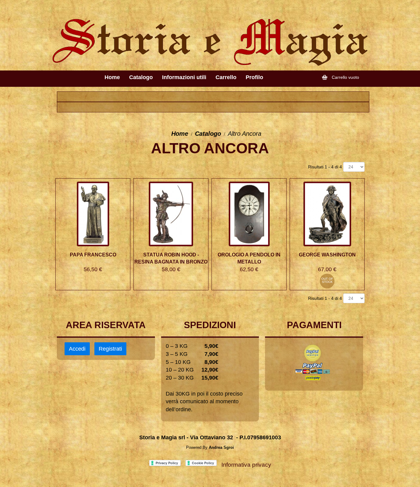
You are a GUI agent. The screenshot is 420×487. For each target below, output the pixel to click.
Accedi (77, 349)
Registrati (110, 349)
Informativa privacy (246, 464)
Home (179, 133)
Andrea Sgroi (221, 447)
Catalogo (208, 133)
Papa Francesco (93, 254)
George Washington (327, 254)
